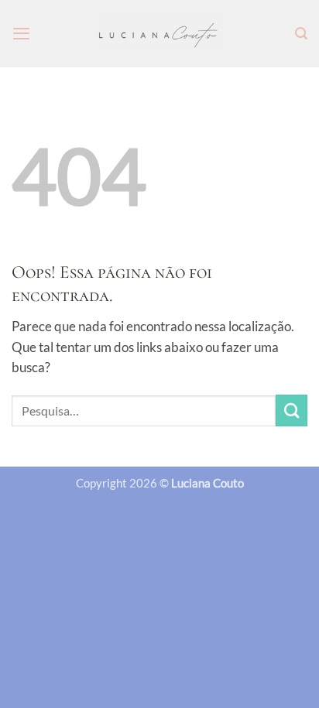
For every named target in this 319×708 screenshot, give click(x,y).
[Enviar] (291, 410)
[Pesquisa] (301, 34)
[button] (21, 33)
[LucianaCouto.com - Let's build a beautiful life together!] (159, 33)
